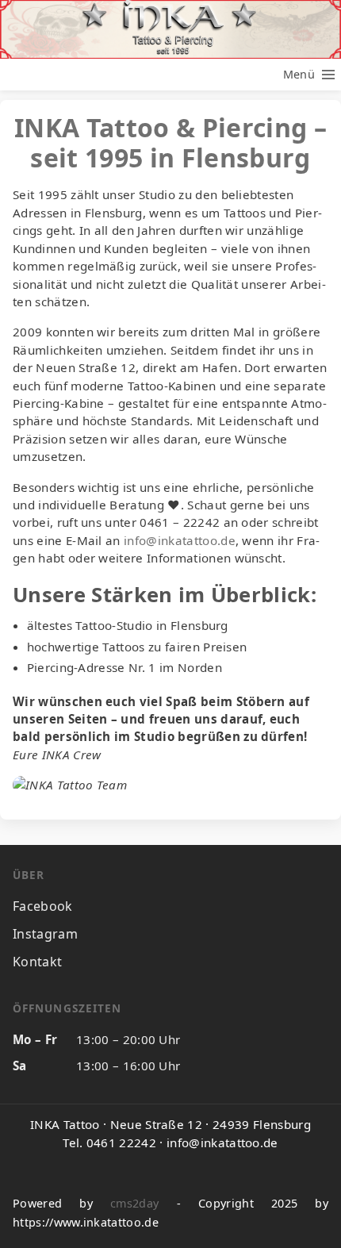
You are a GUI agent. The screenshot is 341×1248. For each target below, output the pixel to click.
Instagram (45, 934)
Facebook (43, 906)
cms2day (134, 1203)
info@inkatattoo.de (180, 540)
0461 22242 (121, 1142)
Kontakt (37, 961)
